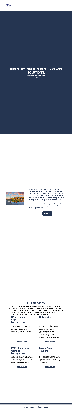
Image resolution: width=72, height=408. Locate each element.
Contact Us (47, 213)
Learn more (22, 341)
